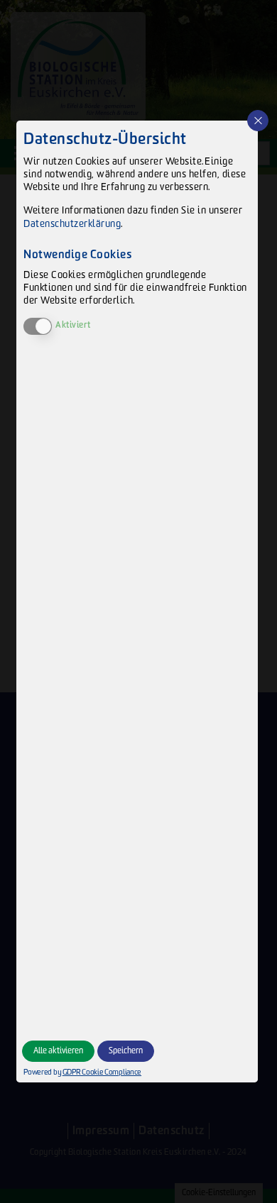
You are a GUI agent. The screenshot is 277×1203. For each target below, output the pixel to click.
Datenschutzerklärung (72, 224)
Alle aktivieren (58, 1051)
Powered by (76, 1072)
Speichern (126, 1051)
